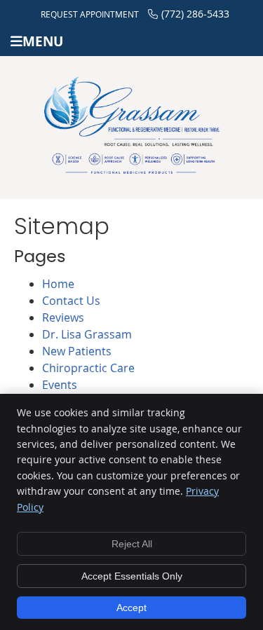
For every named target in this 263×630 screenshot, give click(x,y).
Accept (131, 607)
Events (59, 384)
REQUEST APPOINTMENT (90, 14)
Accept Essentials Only (131, 576)
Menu (42, 41)
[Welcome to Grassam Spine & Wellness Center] (132, 169)
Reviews (63, 317)
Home (58, 284)
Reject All (132, 543)
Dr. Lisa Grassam (87, 334)
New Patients (77, 351)
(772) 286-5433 (195, 13)
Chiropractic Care (88, 368)
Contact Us (71, 300)
